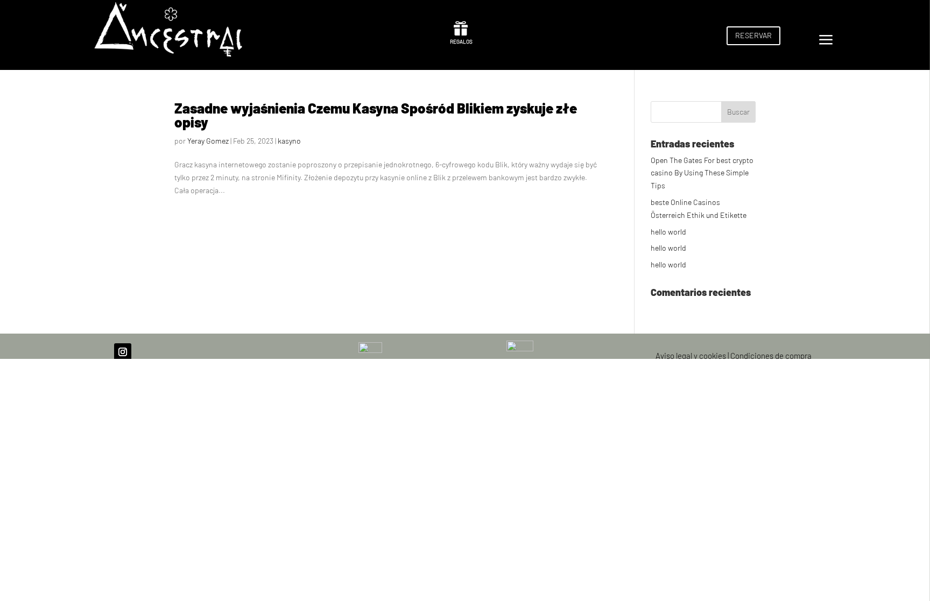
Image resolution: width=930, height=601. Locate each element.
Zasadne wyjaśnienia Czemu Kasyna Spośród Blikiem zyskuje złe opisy (375, 115)
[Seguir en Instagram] (122, 351)
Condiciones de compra (771, 355)
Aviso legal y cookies (691, 355)
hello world (668, 231)
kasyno (289, 140)
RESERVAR (753, 35)
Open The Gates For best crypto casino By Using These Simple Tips (702, 172)
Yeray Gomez (208, 140)
